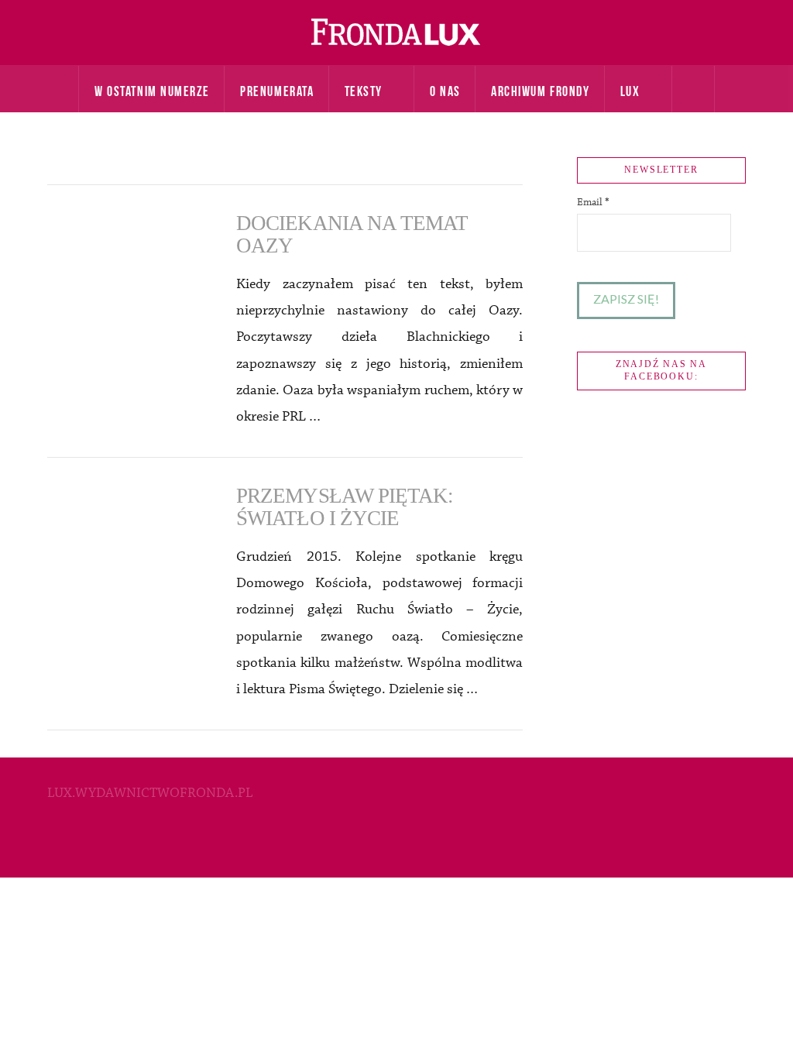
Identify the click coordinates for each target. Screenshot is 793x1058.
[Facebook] (396, 843)
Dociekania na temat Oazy (352, 234)
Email (593, 202)
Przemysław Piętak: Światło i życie (344, 507)
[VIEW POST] (128, 265)
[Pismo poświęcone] (396, 32)
